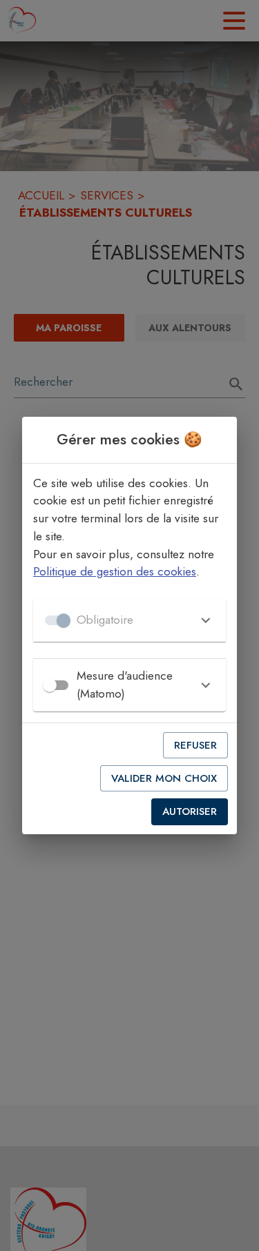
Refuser (195, 745)
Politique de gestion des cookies (114, 571)
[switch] (50, 685)
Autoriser (189, 811)
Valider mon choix (164, 778)
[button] (129, 620)
